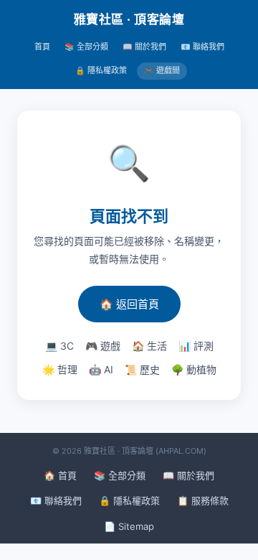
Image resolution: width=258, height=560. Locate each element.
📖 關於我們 (144, 47)
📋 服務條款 (203, 500)
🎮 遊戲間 (162, 70)
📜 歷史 (142, 369)
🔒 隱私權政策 (101, 70)
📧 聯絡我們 (202, 47)
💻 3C (59, 346)
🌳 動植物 (193, 369)
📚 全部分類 (86, 47)
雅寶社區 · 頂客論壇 (129, 19)
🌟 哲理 (59, 369)
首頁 (42, 47)
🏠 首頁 (60, 475)
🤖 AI (101, 369)
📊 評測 (196, 346)
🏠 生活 (149, 346)
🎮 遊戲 (102, 346)
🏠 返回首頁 (129, 304)
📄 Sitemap (129, 526)
